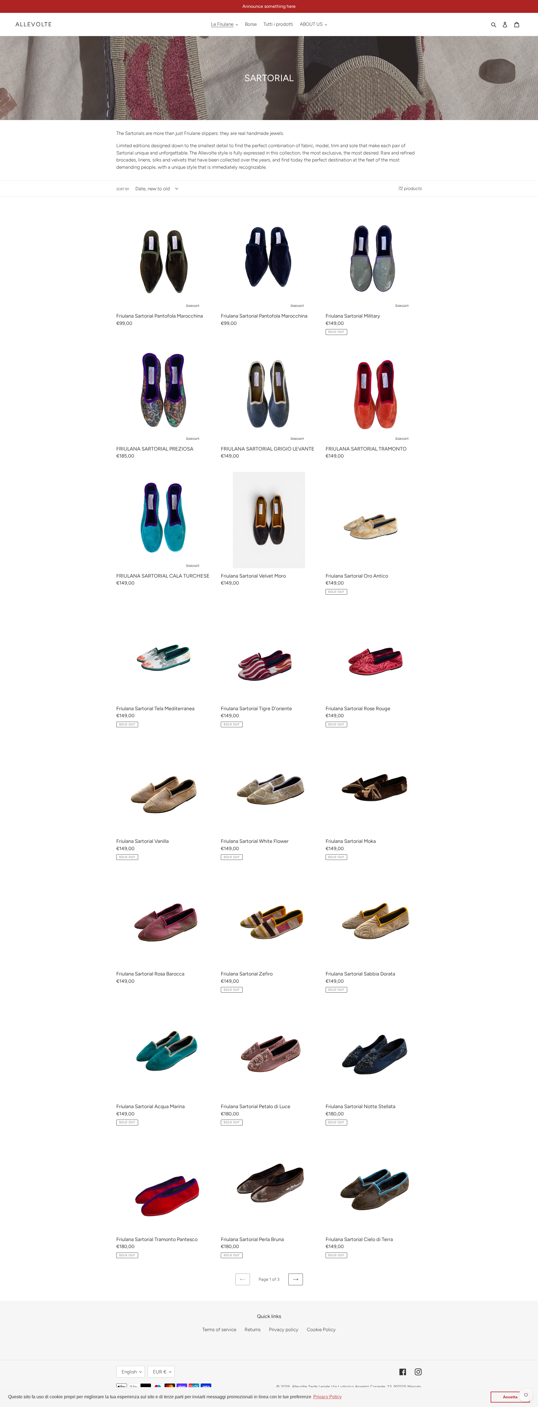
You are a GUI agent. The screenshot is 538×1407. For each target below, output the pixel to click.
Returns (253, 1329)
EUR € (159, 1372)
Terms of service (219, 1329)
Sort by (122, 189)
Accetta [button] (510, 1397)
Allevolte (33, 24)
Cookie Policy (321, 1329)
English (129, 1372)
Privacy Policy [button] (327, 1396)
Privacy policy (283, 1329)
